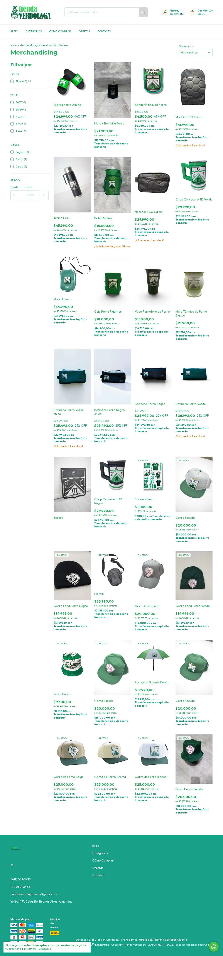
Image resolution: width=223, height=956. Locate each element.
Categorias (34, 31)
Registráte (177, 13)
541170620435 (20, 879)
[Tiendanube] (93, 945)
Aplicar (44, 195)
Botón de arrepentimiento (171, 939)
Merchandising (29, 45)
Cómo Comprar (60, 31)
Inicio (14, 31)
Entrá (174, 10)
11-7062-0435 (20, 887)
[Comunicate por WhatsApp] (214, 947)
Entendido (45, 948)
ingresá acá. (145, 939)
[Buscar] (143, 12)
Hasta (28, 187)
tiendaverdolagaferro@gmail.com (33, 894)
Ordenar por (186, 46)
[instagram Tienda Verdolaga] (12, 865)
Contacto (104, 31)
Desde (14, 187)
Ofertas (84, 31)
